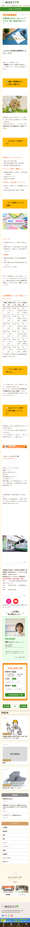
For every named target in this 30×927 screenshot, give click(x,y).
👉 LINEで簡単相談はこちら (10, 458)
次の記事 (23, 706)
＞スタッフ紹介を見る (19, 657)
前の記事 (6, 706)
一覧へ (15, 706)
